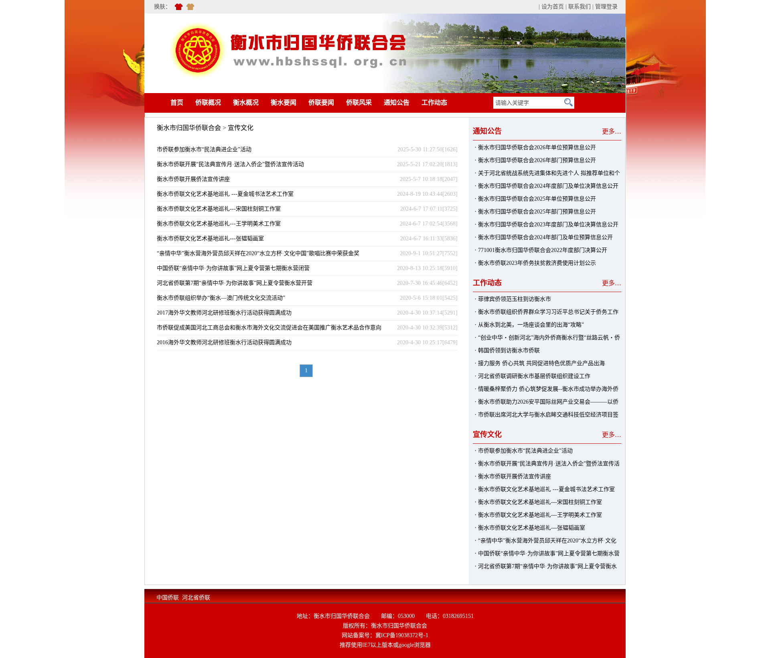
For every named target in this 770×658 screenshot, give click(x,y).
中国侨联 (167, 598)
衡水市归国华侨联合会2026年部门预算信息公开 (537, 160)
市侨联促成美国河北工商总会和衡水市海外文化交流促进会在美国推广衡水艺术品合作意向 (269, 328)
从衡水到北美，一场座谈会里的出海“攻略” (531, 325)
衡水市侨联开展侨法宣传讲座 (193, 179)
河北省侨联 (196, 598)
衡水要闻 (283, 102)
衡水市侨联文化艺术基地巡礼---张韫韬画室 (210, 239)
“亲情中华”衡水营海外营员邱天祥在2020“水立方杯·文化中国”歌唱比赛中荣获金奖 (258, 253)
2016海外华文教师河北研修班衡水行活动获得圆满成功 (224, 342)
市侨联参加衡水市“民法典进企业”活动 (204, 149)
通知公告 (396, 102)
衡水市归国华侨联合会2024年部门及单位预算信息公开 (545, 237)
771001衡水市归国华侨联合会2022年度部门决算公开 (542, 250)
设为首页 (552, 7)
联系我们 (579, 7)
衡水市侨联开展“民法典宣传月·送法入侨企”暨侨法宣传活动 (230, 164)
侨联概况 (208, 102)
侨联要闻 (321, 102)
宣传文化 (240, 127)
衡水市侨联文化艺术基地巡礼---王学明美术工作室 (219, 224)
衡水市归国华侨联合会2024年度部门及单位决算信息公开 (548, 186)
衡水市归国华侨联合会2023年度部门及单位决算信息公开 (548, 224)
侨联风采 (359, 102)
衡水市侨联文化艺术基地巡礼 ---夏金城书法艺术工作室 (225, 194)
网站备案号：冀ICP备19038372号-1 (385, 635)
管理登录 (606, 7)
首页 (164, 102)
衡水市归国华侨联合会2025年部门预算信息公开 (537, 212)
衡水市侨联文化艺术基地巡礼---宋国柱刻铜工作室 (219, 209)
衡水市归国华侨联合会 (189, 127)
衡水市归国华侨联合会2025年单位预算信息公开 (537, 199)
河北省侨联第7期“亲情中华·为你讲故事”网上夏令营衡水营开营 (234, 283)
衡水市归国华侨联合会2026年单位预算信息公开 (537, 147)
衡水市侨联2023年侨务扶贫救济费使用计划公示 (537, 263)
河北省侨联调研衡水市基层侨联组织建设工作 (534, 376)
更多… (611, 131)
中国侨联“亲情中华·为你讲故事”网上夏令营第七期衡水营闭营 (233, 268)
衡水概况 (246, 102)
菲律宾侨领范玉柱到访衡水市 (514, 299)
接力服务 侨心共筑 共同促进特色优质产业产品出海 (541, 363)
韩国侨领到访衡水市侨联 (509, 350)
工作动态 (434, 102)
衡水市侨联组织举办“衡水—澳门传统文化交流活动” (221, 298)
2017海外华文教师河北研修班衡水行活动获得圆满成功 (224, 313)
